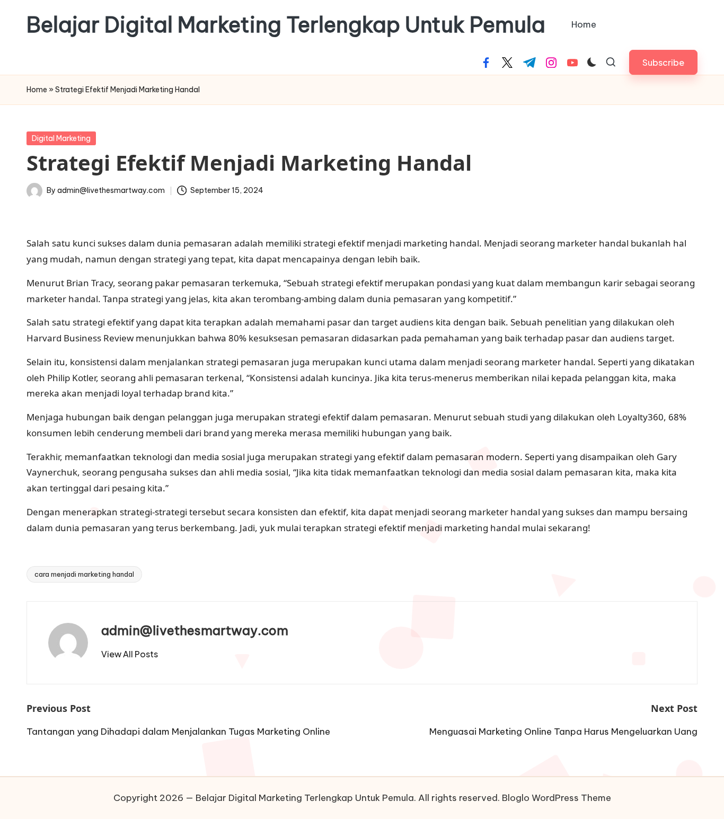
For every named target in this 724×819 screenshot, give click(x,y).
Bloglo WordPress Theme (556, 798)
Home (37, 89)
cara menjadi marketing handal (84, 574)
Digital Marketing (61, 138)
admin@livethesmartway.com (194, 630)
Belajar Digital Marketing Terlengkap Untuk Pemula (286, 25)
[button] (663, 62)
